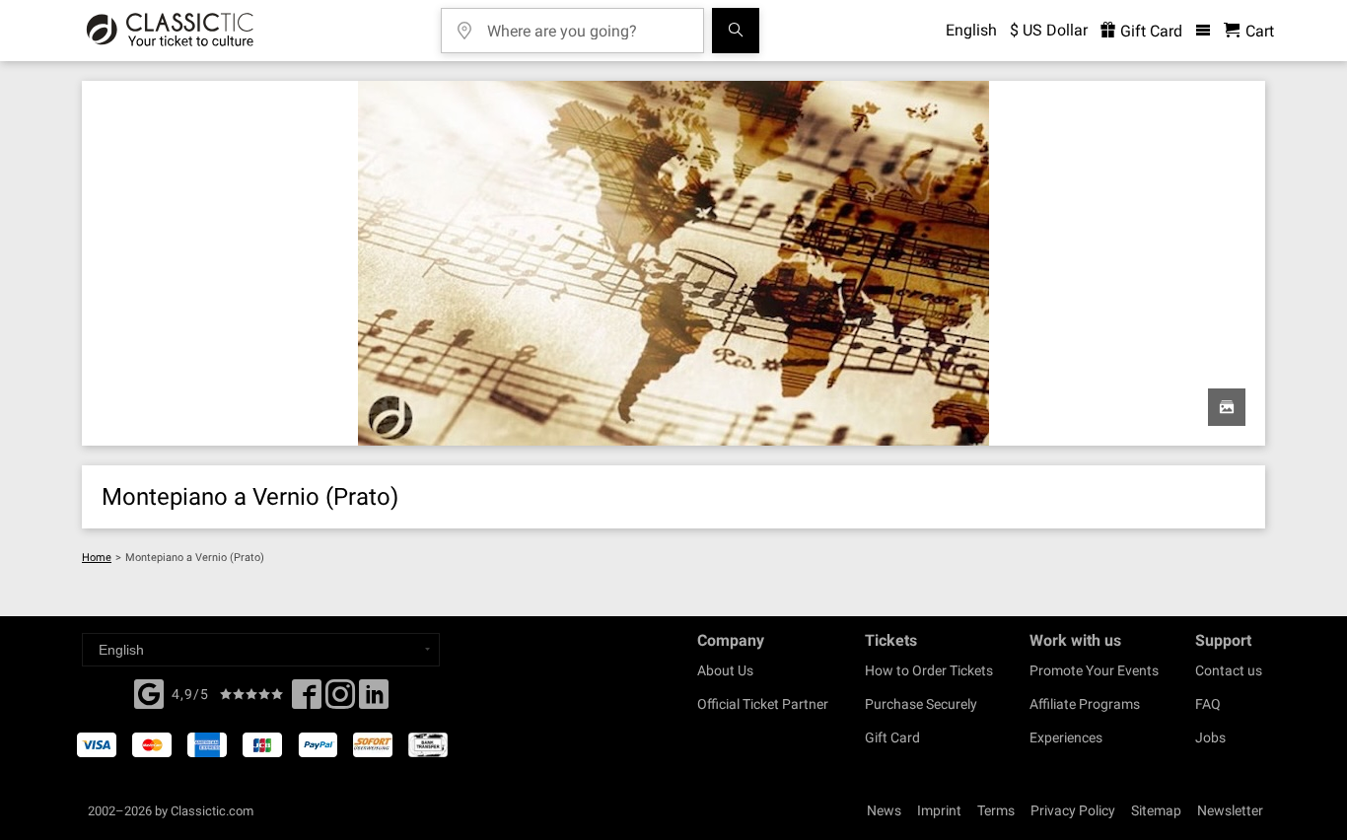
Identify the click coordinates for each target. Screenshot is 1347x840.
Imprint (939, 810)
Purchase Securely (921, 704)
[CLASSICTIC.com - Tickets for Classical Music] (170, 30)
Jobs (1210, 737)
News (884, 810)
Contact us (1228, 670)
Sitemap (1156, 810)
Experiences (1065, 737)
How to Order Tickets (929, 670)
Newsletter (1230, 810)
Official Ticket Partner (762, 704)
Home (96, 557)
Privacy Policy (1072, 810)
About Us (725, 670)
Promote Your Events (1094, 670)
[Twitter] (340, 700)
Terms (996, 810)
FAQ (1208, 704)
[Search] (735, 30)
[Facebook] (149, 692)
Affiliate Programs (1084, 704)
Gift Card (1149, 31)
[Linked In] (374, 700)
